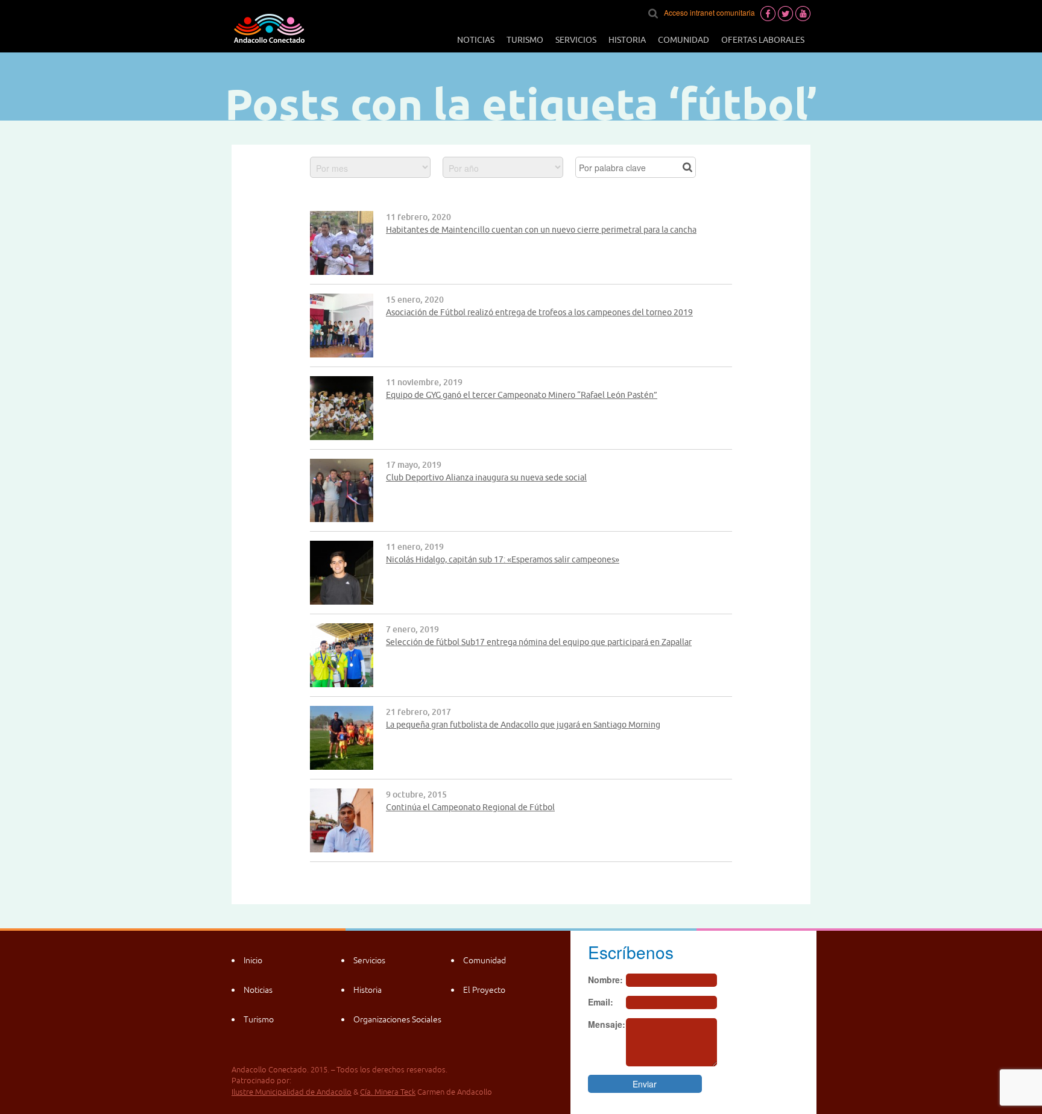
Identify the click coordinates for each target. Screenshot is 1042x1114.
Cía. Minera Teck (387, 1092)
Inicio (253, 960)
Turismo (525, 40)
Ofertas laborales (762, 40)
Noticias (475, 40)
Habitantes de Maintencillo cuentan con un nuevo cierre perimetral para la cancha (541, 229)
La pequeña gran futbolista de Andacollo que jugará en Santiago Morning (523, 724)
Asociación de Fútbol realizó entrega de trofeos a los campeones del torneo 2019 (539, 312)
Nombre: (605, 980)
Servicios (575, 40)
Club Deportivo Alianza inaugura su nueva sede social (486, 477)
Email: (600, 1002)
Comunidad (683, 40)
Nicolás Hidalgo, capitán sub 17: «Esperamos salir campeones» (502, 559)
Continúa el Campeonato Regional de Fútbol (470, 807)
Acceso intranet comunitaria (709, 12)
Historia (627, 40)
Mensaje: (606, 1024)
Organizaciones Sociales (397, 1019)
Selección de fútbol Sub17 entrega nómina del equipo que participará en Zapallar (539, 642)
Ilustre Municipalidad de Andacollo (292, 1092)
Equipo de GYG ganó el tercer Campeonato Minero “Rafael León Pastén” (521, 395)
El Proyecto (484, 990)
